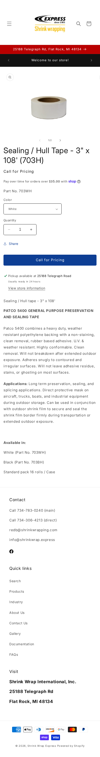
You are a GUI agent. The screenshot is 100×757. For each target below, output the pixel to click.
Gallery (15, 633)
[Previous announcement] (8, 60)
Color (7, 200)
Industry (16, 602)
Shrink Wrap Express (41, 745)
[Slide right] (60, 140)
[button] (9, 24)
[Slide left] (40, 140)
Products (16, 591)
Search (15, 581)
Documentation (21, 644)
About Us (17, 613)
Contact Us (18, 623)
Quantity (9, 220)
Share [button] (13, 244)
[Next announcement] (91, 60)
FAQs (13, 654)
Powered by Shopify (71, 745)
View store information (26, 288)
